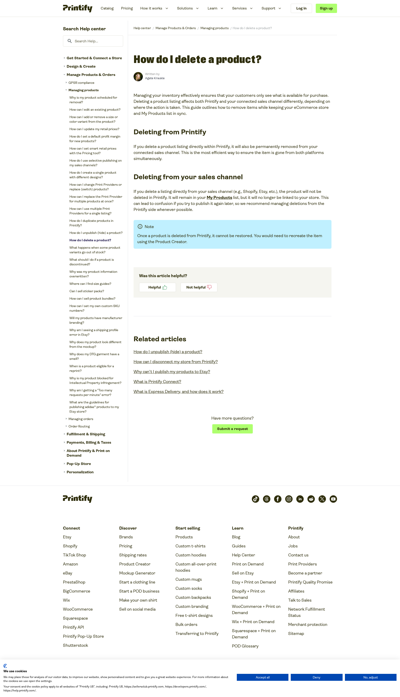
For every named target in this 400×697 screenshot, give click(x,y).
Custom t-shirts (190, 546)
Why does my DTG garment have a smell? (94, 356)
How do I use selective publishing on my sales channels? (95, 163)
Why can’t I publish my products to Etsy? (172, 371)
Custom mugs (188, 579)
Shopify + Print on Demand (248, 594)
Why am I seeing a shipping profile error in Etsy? (93, 332)
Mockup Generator (137, 573)
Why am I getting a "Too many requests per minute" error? (90, 392)
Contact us (298, 555)
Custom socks (188, 588)
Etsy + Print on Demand (254, 582)
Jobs (293, 546)
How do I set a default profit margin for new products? (94, 139)
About (294, 537)
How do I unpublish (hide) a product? (96, 233)
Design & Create (81, 66)
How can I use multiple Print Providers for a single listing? (90, 211)
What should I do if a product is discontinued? (91, 262)
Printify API (73, 627)
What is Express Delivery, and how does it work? (179, 391)
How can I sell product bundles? (92, 298)
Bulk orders (186, 624)
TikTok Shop (74, 555)
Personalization (80, 472)
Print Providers (302, 564)
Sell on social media (137, 609)
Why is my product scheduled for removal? (93, 100)
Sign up (326, 8)
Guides (239, 546)
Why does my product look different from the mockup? (95, 344)
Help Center (243, 555)
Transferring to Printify (197, 633)
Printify (142, 28)
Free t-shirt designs (194, 615)
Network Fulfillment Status (306, 612)
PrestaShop (74, 582)
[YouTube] (333, 499)
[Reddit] (311, 499)
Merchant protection (307, 624)
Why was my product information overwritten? (93, 274)
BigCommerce (76, 591)
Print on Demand (248, 564)
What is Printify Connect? (157, 381)
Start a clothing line (137, 582)
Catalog (107, 8)
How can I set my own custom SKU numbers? (94, 308)
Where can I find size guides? (90, 284)
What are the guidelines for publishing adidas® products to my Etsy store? (94, 406)
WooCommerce (78, 609)
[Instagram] (289, 499)
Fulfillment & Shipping (86, 434)
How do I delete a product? (90, 240)
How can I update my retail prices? (94, 129)
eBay (67, 573)
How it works (151, 8)
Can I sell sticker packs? (86, 291)
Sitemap (296, 633)
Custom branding (191, 606)
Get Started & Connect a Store (94, 58)
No (199, 287)
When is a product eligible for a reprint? (91, 368)
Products (184, 537)
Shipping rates (133, 555)
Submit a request (232, 429)
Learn (212, 8)
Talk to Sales (300, 600)
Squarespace (75, 618)
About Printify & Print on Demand (88, 453)
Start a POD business (139, 591)
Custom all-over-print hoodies (195, 567)
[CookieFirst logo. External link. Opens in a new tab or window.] (5, 666)
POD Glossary (245, 646)
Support (268, 8)
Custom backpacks (193, 597)
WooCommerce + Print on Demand (256, 609)
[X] (322, 499)
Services (239, 8)
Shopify (70, 546)
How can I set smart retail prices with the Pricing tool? (92, 151)
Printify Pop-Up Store (83, 636)
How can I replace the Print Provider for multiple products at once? (95, 199)
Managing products (84, 90)
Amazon (70, 564)
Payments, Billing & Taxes (89, 442)
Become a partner (305, 573)
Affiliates (296, 591)
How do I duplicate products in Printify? (91, 223)
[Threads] (266, 499)
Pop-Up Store (79, 464)
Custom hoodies (190, 555)
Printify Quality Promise (310, 582)
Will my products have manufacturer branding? (95, 320)
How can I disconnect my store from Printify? (176, 361)
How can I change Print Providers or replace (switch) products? (95, 187)
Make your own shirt (138, 600)
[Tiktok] (255, 499)
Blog (236, 537)
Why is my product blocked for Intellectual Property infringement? (95, 380)
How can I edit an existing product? (95, 109)
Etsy (67, 537)
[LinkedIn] (300, 499)
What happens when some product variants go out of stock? (94, 250)
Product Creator (134, 564)
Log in (301, 8)
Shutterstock (75, 645)
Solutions (185, 8)
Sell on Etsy (243, 573)
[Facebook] (277, 499)
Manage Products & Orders (91, 74)
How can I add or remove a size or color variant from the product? (93, 119)
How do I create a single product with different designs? (92, 175)
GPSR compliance (81, 83)
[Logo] (77, 8)
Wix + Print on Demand (253, 621)
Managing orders (81, 419)
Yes (157, 287)
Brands (126, 537)
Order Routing (79, 426)
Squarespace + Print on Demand (254, 633)
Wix (66, 600)
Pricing (127, 8)
